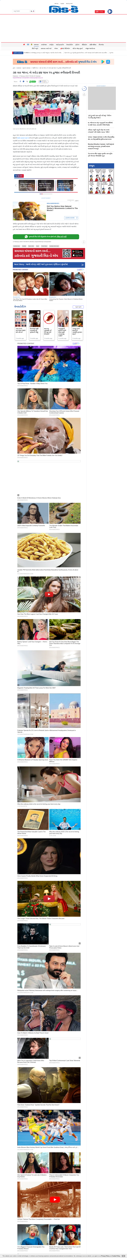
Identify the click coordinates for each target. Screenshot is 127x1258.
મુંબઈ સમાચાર (26, 68)
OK (123, 1256)
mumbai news (16, 246)
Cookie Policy (116, 1256)
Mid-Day (56, 3)
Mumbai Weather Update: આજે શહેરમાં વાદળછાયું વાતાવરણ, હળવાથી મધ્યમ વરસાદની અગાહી (101, 146)
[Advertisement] (63, 28)
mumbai (24, 246)
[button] (75, 186)
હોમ (14, 68)
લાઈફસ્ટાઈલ (60, 44)
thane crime (31, 246)
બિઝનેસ (101, 44)
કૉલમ (56, 48)
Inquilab (62, 3)
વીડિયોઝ (84, 44)
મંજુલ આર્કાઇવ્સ (90, 48)
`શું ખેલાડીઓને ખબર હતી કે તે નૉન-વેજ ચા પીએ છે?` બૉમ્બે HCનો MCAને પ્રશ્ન (106, 52)
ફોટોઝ (77, 44)
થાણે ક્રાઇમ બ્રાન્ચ (23, 138)
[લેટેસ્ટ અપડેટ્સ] (31, 44)
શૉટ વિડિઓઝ (66, 48)
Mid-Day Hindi (69, 3)
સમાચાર (36, 44)
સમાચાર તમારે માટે (46, 48)
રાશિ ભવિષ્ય (93, 44)
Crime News (44, 246)
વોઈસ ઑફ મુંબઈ (78, 48)
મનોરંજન (44, 44)
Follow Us (45, 81)
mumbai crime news (54, 246)
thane (37, 246)
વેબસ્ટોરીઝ (69, 44)
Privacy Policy (105, 1256)
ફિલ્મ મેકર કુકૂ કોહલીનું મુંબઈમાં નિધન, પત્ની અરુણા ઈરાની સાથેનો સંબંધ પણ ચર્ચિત (63, 52)
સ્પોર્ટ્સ (51, 44)
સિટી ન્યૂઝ (35, 48)
